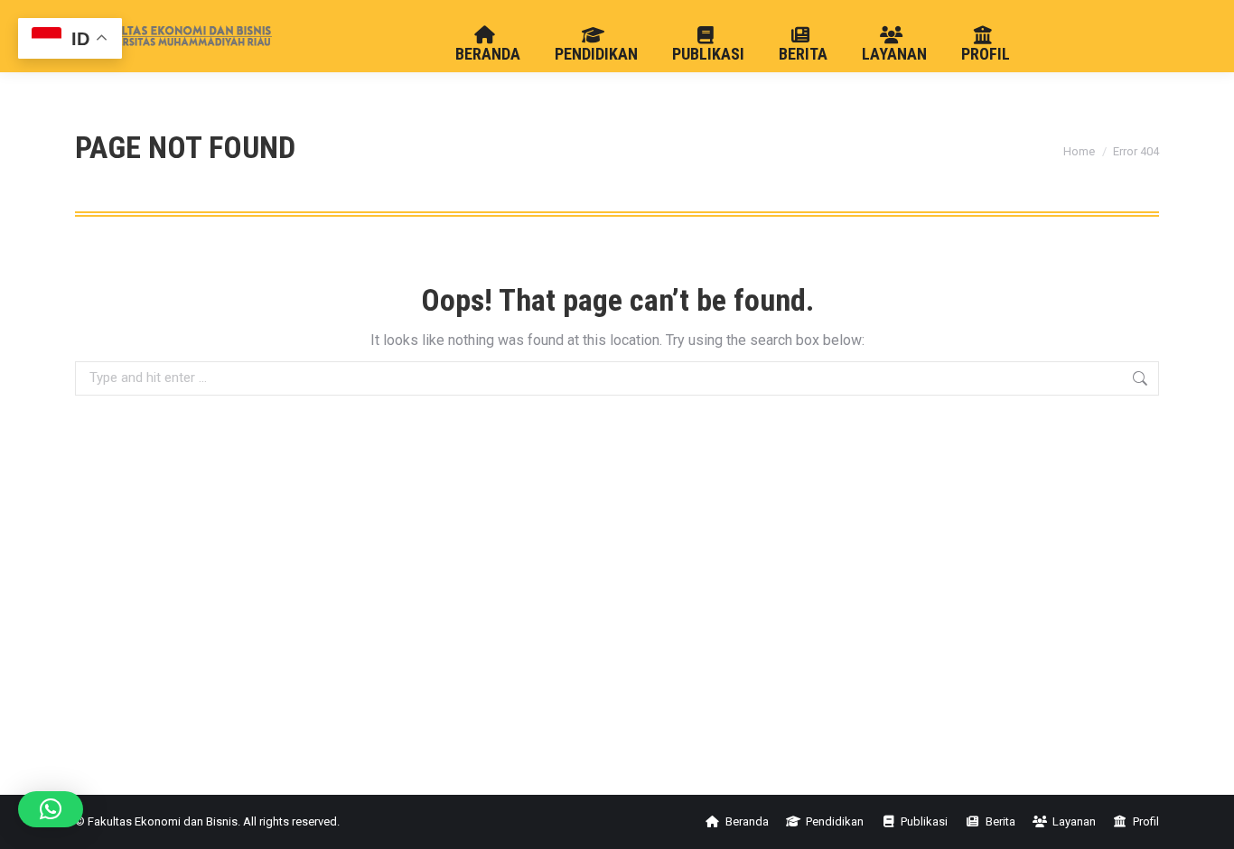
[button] (50, 809)
